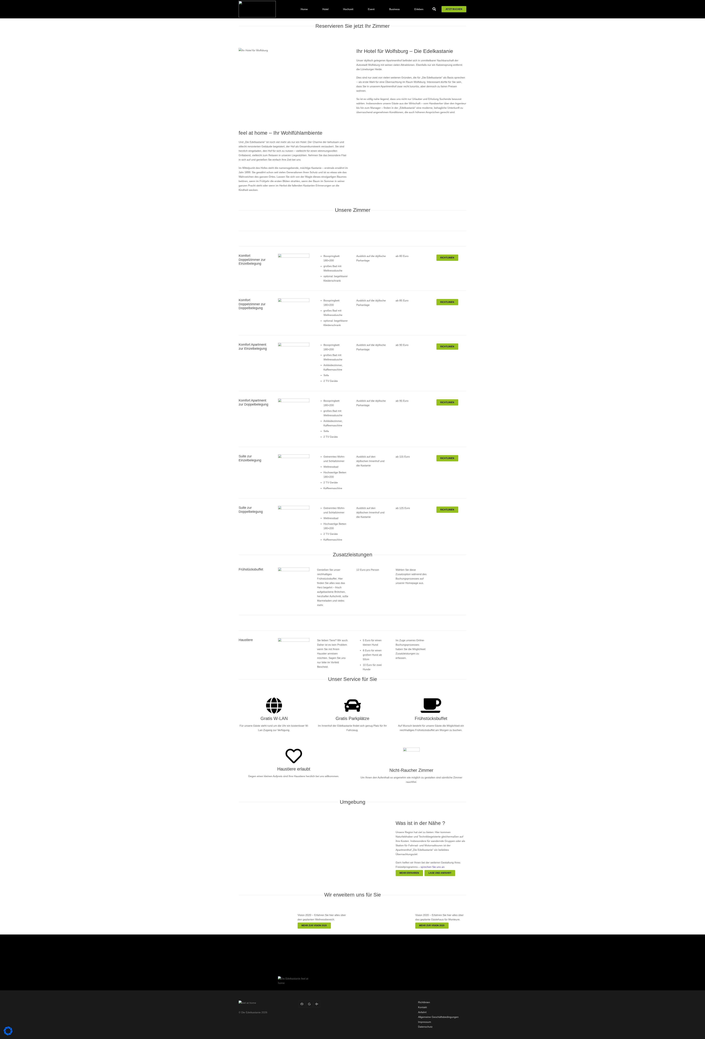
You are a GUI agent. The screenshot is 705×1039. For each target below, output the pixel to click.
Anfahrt (422, 1012)
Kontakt (422, 1007)
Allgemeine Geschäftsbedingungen (438, 1016)
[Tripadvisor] (316, 1004)
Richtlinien (424, 1002)
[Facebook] (302, 1004)
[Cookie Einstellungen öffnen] (8, 1034)
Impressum (424, 1021)
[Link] (257, 9)
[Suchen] (434, 9)
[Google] (309, 1004)
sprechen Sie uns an (432, 866)
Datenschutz (425, 1026)
